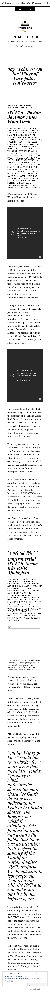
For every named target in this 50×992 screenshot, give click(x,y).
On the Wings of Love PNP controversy (23, 159)
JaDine (11, 140)
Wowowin (30, 185)
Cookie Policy (9, 981)
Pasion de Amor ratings (22, 177)
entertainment (24, 105)
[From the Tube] (25, 25)
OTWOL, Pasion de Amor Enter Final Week (24, 117)
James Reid (35, 140)
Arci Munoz (23, 130)
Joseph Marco (15, 142)
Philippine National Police (21, 618)
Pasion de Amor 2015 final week (24, 170)
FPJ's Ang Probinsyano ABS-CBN (19, 589)
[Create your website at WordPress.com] (25, 3)
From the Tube (25, 37)
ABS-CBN (11, 130)
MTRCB (35, 597)
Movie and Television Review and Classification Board (19, 595)
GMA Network (30, 137)
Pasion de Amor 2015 (18, 169)
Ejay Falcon (22, 135)
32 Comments (33, 187)
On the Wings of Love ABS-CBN (21, 147)
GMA (19, 137)
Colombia (21, 133)
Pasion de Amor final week (22, 175)
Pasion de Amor (31, 167)
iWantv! (36, 591)
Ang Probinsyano (21, 582)
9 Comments (15, 620)
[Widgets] (20, 9)
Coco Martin (24, 586)
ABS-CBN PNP (23, 581)
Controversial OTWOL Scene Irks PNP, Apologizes (22, 566)
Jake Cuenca (22, 140)
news (37, 552)
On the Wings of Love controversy (23, 607)
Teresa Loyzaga (24, 183)
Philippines (13, 108)
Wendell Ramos (15, 185)
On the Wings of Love (23, 145)
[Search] (30, 9)
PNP (39, 618)
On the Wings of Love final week (24, 157)
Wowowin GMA (15, 187)
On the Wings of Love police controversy (23, 162)
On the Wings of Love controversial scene (24, 151)
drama (11, 105)
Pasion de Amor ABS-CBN (23, 172)
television (27, 108)
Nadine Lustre (27, 144)
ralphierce (34, 128)
